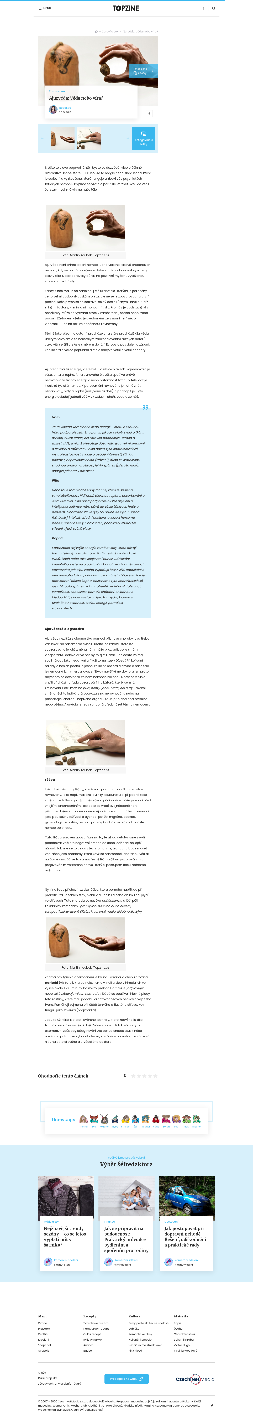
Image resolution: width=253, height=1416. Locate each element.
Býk (94, 1126)
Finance (109, 1222)
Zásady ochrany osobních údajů (59, 1384)
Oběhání (94, 1406)
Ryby (115, 1126)
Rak (187, 1126)
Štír (136, 1126)
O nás (42, 1373)
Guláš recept (92, 1334)
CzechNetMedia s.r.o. (72, 1401)
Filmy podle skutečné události (148, 1323)
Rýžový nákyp (92, 1340)
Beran (166, 1126)
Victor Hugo (182, 1345)
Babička (134, 1329)
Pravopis (44, 1329)
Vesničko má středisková (145, 1345)
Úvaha (178, 1329)
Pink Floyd (135, 1351)
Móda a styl (51, 1222)
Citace (42, 1323)
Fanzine (149, 1406)
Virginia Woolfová (185, 1351)
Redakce (65, 108)
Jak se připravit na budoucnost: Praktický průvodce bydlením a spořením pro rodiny (126, 1239)
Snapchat (44, 1345)
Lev (176, 1126)
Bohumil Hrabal (184, 1340)
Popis (177, 1323)
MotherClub (79, 1406)
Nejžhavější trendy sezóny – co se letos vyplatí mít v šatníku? (65, 1237)
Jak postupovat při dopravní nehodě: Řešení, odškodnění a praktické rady (185, 1237)
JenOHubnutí (94, 1410)
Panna (84, 1126)
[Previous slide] (45, 138)
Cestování (171, 1222)
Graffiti (43, 1334)
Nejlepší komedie (140, 1340)
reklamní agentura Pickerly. (174, 1401)
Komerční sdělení (66, 1260)
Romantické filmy (140, 1334)
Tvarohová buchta (95, 1323)
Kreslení (43, 1340)
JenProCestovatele (186, 1406)
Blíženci (196, 1126)
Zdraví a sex (110, 31)
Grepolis (43, 1351)
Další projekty (47, 1378)
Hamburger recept (96, 1329)
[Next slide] (125, 138)
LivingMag (63, 1410)
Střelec (125, 1126)
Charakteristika (184, 1334)
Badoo (87, 1351)
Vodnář (145, 1126)
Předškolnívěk (133, 1406)
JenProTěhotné (111, 1406)
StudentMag (163, 1406)
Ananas (88, 1345)
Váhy (156, 1126)
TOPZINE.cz (96, 32)
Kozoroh (104, 1126)
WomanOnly (61, 1406)
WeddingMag (47, 1410)
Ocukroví (77, 1410)
